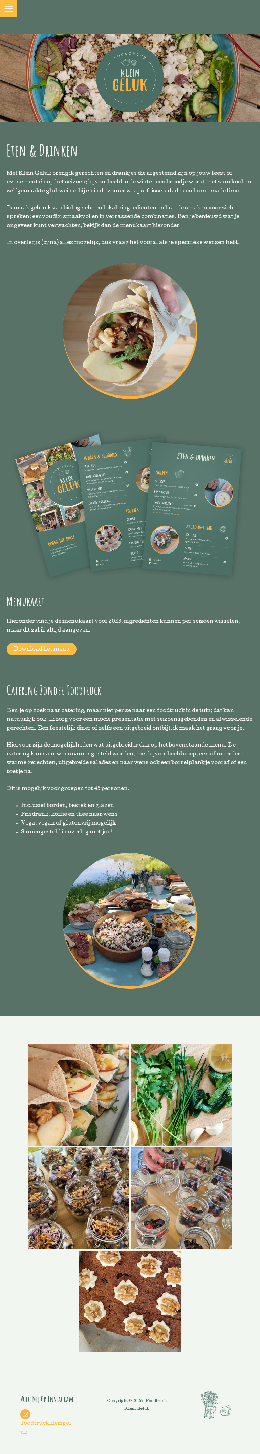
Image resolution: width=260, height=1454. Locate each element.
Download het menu (42, 649)
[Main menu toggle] (8, 8)
